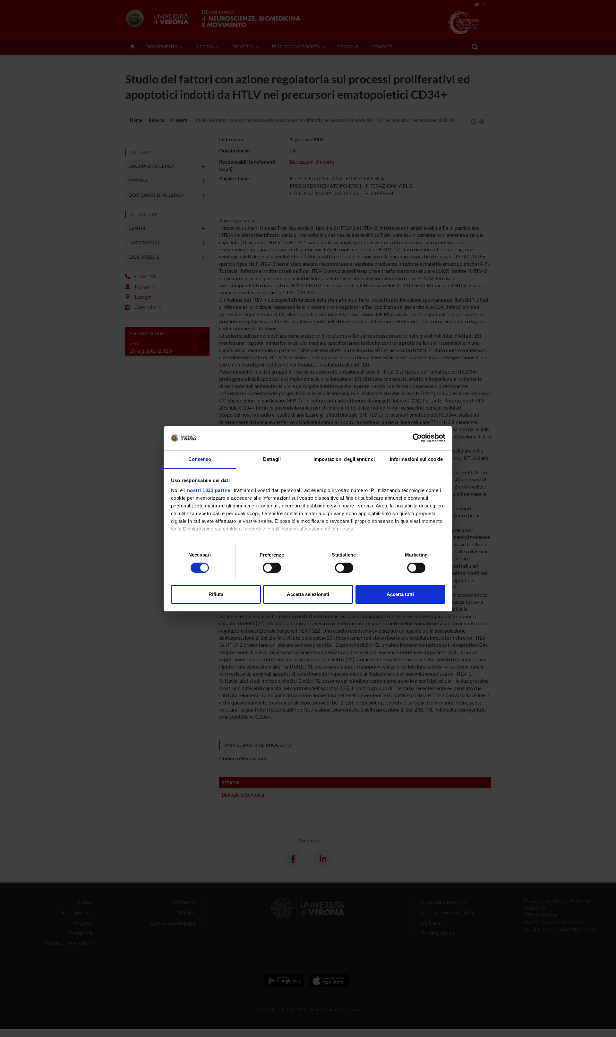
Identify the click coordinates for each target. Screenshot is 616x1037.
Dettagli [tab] (272, 459)
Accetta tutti (400, 594)
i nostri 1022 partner (208, 490)
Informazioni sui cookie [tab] (416, 459)
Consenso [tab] (199, 459)
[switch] (272, 568)
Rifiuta (216, 594)
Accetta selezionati (308, 594)
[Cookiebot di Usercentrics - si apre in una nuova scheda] (417, 438)
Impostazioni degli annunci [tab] (344, 459)
